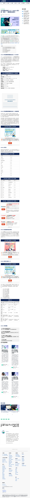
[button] (14, 496)
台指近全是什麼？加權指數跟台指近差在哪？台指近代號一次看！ (26, 14)
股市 (6, 419)
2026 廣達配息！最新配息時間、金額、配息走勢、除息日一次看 (26, 21)
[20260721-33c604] (10, 31)
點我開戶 (3, 209)
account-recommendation (10, 99)
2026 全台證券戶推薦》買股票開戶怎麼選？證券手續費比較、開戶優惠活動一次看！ (26, 23)
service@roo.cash (4, 485)
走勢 (8, 419)
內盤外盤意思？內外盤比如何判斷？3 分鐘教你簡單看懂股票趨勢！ (26, 19)
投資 (3, 419)
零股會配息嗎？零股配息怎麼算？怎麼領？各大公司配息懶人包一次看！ (26, 16)
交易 (1, 419)
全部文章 (4, 3)
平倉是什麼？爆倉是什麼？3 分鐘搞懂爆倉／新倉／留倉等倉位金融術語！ (26, 12)
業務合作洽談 (3, 484)
